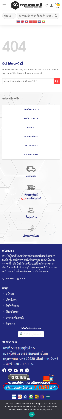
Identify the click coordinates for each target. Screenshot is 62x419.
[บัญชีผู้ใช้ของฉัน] (51, 5)
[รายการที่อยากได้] (46, 5)
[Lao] (27, 21)
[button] (4, 5)
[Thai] (18, 21)
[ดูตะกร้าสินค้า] (57, 5)
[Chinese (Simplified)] (31, 21)
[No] (58, 410)
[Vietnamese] (35, 21)
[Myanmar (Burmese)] (44, 21)
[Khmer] (39, 21)
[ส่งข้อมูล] (56, 16)
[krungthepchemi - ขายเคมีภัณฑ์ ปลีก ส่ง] (26, 5)
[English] (23, 21)
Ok (31, 414)
